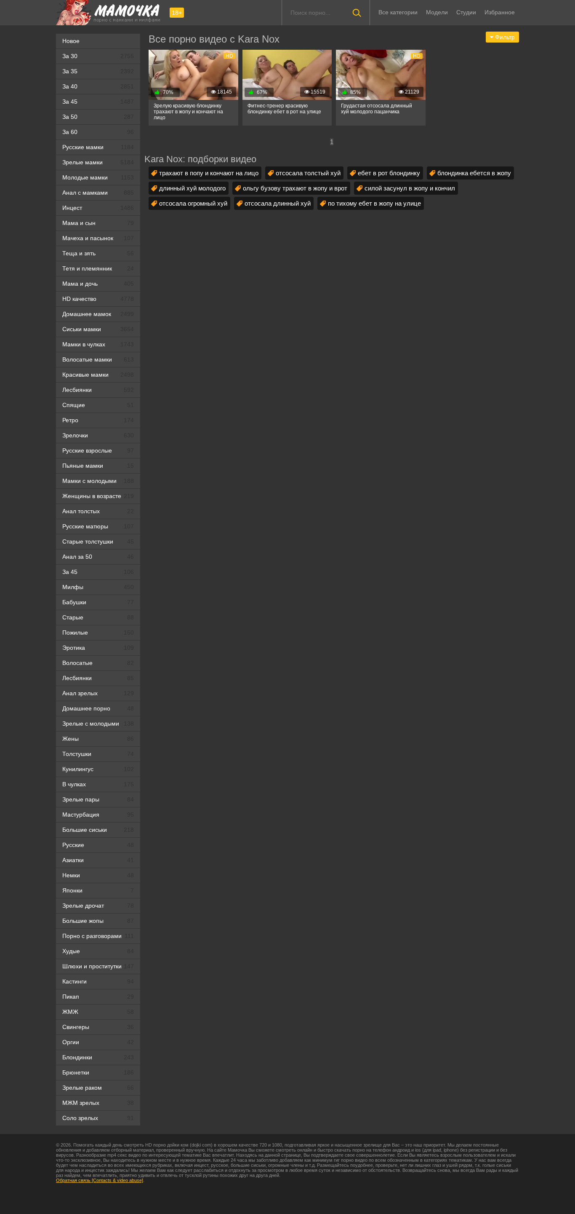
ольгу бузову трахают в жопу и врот (295, 188)
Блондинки (98, 1057)
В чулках (98, 784)
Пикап (98, 996)
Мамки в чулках (98, 344)
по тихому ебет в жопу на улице (374, 203)
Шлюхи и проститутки (98, 966)
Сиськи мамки (98, 329)
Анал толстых (98, 511)
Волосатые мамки (98, 359)
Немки (98, 875)
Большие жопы (98, 920)
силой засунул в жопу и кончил (410, 188)
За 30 (98, 56)
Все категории (398, 12)
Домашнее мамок (98, 314)
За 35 (98, 71)
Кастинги (98, 981)
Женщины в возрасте (98, 496)
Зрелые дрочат (98, 905)
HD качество (98, 298)
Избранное (499, 12)
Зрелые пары (98, 799)
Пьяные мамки (98, 465)
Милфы (98, 587)
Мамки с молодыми (98, 480)
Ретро (98, 420)
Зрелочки (98, 435)
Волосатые (98, 662)
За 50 (98, 116)
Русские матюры (98, 526)
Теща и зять (98, 253)
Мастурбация (98, 814)
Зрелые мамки (98, 162)
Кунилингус (98, 769)
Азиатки (98, 860)
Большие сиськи (98, 829)
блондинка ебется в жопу (474, 173)
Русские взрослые (98, 450)
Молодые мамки (98, 177)
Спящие (98, 405)
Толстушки (98, 753)
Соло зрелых (98, 1118)
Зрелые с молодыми (98, 723)
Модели (437, 12)
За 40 (98, 86)
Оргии (98, 1042)
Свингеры (98, 1027)
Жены (98, 738)
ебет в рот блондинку (389, 173)
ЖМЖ (98, 1011)
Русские (98, 844)
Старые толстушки (98, 541)
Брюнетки (98, 1072)
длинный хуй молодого (192, 188)
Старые (98, 617)
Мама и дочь (98, 283)
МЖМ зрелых (98, 1102)
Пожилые (98, 632)
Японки (98, 890)
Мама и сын (98, 223)
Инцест (98, 207)
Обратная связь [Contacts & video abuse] (99, 1180)
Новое (71, 41)
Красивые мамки (98, 374)
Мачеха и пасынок (98, 238)
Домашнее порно (98, 708)
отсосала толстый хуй (308, 173)
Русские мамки (98, 147)
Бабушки (98, 602)
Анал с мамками (98, 192)
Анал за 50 (98, 556)
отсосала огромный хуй (193, 203)
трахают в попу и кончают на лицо (208, 173)
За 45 (98, 101)
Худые (98, 951)
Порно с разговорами (98, 936)
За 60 (98, 132)
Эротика (98, 647)
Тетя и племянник (98, 268)
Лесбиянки (98, 389)
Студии (466, 12)
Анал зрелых (98, 693)
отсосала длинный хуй (278, 203)
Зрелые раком (98, 1087)
